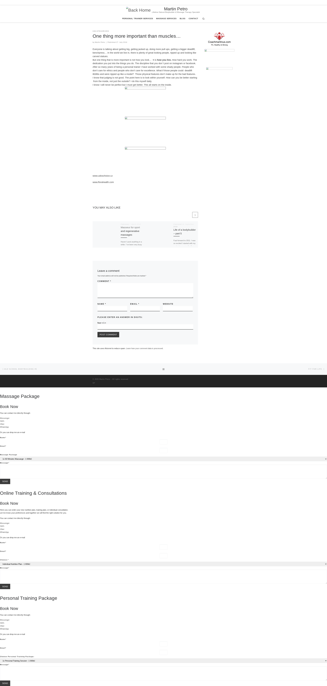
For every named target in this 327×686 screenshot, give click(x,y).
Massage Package (8, 455)
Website (168, 304)
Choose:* (4, 560)
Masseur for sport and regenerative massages (130, 231)
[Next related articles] (195, 215)
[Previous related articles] (189, 215)
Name (101, 304)
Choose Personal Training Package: (17, 657)
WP (94, 383)
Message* (4, 463)
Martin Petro (100, 42)
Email (134, 304)
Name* (3, 438)
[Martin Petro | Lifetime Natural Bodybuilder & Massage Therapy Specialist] (138, 9)
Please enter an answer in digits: (120, 317)
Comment (104, 281)
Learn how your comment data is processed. (144, 348)
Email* (3, 446)
